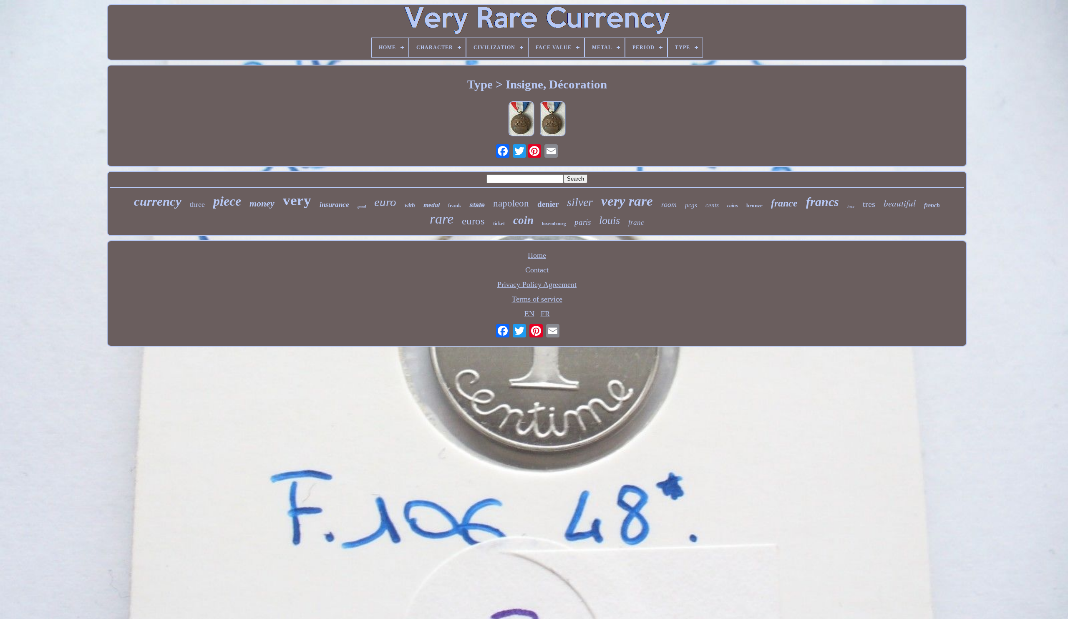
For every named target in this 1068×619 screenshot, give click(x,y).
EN (529, 314)
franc (636, 222)
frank (454, 205)
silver (580, 202)
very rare (627, 201)
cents (712, 205)
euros (473, 220)
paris (582, 222)
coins (732, 206)
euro (385, 202)
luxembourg (554, 223)
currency (157, 201)
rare (441, 218)
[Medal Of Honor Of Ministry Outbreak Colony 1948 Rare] (521, 120)
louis (609, 220)
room (669, 204)
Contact (537, 270)
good (362, 206)
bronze (754, 205)
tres (869, 204)
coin (523, 220)
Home (537, 255)
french (932, 205)
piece (227, 201)
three (197, 204)
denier (548, 204)
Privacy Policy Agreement (537, 284)
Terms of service (537, 299)
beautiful (900, 203)
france (784, 203)
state (477, 205)
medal (431, 205)
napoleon (511, 203)
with (410, 205)
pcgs (691, 205)
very (297, 200)
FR (545, 314)
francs (822, 202)
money (262, 203)
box (850, 206)
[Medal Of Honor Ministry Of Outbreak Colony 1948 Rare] (552, 120)
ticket (499, 223)
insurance (334, 205)
